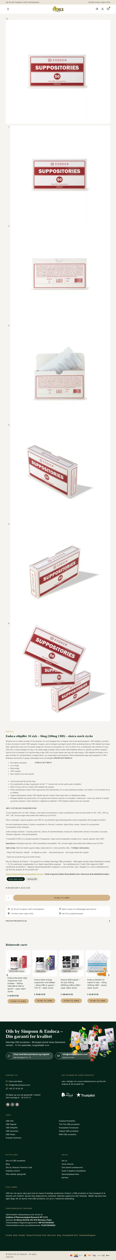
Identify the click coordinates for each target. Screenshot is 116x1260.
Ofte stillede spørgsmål (16, 1174)
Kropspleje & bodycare (68, 1128)
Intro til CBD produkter (15, 1161)
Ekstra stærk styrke (15, 879)
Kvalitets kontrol (13, 1171)
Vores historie (67, 1164)
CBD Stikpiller (12, 1128)
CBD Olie (9, 1121)
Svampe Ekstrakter (67, 1121)
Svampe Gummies (13, 1138)
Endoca (9, 731)
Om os (64, 1161)
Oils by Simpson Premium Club (19, 1167)
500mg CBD (32, 879)
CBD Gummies (12, 1131)
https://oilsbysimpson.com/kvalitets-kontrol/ (25, 874)
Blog (8, 1164)
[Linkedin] (17, 1105)
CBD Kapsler (11, 1124)
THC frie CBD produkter (69, 1124)
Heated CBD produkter (69, 1131)
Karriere (65, 1177)
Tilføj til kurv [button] (18, 1001)
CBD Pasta (10, 1134)
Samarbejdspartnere (70, 1174)
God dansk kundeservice (72, 1167)
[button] (7, 18)
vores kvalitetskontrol (86, 1081)
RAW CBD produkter (67, 1134)
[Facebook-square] (8, 1105)
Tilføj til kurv (62, 898)
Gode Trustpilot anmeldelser (74, 1171)
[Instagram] (12, 1105)
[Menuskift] (8, 9)
